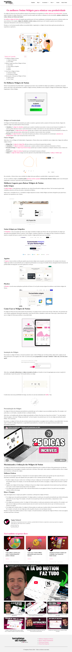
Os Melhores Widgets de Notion (12, 58)
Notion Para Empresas (44, 643)
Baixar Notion (64, 2)
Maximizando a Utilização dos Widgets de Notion (16, 76)
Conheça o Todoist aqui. (56, 152)
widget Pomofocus (17, 133)
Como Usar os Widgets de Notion (12, 71)
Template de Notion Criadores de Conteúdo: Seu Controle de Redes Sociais (58, 554)
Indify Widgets (10, 64)
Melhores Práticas (11, 77)
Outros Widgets (10, 61)
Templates (33, 2)
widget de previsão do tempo (24, 147)
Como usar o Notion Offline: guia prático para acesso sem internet (35, 554)
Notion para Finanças (44, 642)
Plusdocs (9, 69)
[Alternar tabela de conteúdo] (24, 57)
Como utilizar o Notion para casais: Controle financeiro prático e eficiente (13, 554)
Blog (38, 2)
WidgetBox (7, 231)
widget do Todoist (15, 152)
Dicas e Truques (10, 79)
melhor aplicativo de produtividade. (53, 13)
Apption (9, 68)
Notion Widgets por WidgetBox (13, 66)
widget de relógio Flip (19, 144)
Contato (57, 2)
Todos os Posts (14, 526)
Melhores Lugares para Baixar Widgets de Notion (16, 63)
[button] (14, 609)
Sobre (52, 2)
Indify (47, 394)
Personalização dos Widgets (13, 74)
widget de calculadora (19, 146)
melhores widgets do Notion (12, 19)
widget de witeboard (18, 151)
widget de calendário (18, 127)
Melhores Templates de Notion (46, 638)
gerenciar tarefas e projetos (33, 178)
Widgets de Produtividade (12, 60)
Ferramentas (44, 2)
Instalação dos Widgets (12, 72)
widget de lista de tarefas (22, 130)
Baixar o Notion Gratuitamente (46, 640)
